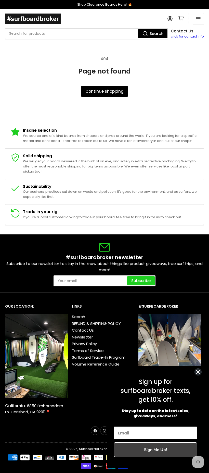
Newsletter (82, 337)
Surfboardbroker (93, 448)
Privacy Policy (84, 343)
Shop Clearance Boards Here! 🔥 (104, 4)
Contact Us (83, 330)
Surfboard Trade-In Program (98, 357)
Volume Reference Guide (96, 364)
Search (156, 33)
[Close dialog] (198, 372)
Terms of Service (88, 350)
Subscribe (141, 280)
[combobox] (86, 33)
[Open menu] (198, 18)
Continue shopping (104, 91)
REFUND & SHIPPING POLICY (96, 323)
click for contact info (187, 36)
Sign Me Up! (155, 450)
